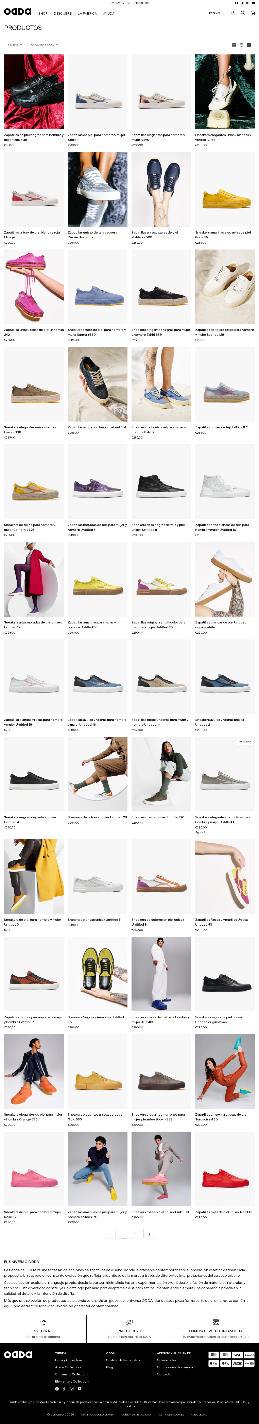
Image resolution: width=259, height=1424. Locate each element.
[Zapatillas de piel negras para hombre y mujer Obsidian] (34, 91)
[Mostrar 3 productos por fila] (241, 44)
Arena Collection (68, 1367)
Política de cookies (171, 1414)
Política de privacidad (135, 1414)
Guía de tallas (166, 1360)
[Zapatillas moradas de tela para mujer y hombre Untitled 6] (97, 481)
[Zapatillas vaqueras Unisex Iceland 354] (97, 384)
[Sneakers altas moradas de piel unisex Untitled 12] (34, 579)
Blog (109, 1367)
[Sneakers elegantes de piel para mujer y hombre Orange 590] (34, 1071)
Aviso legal (199, 1414)
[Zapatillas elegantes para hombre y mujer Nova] (161, 91)
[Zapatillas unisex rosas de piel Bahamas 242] (34, 287)
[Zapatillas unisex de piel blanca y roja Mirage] (34, 189)
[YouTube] (79, 1389)
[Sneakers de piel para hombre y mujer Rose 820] (34, 1169)
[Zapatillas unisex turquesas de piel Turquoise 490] (225, 1071)
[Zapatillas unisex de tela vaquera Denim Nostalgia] (97, 189)
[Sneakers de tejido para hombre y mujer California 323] (34, 481)
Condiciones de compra (175, 1367)
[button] (43, 13)
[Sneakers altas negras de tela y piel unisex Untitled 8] (161, 481)
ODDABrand (58, 1414)
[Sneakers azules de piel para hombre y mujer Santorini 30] (97, 287)
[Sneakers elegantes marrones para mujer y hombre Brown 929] (161, 1071)
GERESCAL (239, 1402)
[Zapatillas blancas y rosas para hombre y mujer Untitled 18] (34, 676)
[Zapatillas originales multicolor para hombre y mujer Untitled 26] (161, 579)
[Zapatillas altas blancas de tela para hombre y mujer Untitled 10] (225, 481)
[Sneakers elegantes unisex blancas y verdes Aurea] (225, 91)
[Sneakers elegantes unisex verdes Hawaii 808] (34, 384)
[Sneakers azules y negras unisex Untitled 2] (225, 676)
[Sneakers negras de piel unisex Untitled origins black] (225, 974)
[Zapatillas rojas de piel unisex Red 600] (225, 1169)
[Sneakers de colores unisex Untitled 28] (97, 774)
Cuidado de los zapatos (123, 1360)
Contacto (164, 1374)
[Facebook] (57, 1389)
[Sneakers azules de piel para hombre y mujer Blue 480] (161, 974)
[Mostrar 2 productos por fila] (234, 44)
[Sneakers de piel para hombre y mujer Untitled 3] (34, 876)
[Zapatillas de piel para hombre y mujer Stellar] (97, 91)
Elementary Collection (72, 1381)
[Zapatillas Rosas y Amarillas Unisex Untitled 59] (225, 876)
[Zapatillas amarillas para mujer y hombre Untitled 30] (97, 579)
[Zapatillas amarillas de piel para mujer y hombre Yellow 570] (97, 1169)
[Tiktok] (64, 1389)
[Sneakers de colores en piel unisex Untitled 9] (161, 876)
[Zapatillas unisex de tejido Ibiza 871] (225, 384)
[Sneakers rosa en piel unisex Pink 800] (161, 1169)
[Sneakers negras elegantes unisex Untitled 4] (34, 774)
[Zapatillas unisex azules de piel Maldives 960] (161, 189)
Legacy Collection (68, 1360)
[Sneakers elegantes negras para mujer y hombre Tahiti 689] (161, 287)
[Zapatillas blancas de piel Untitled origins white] (225, 579)
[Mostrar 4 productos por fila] (250, 44)
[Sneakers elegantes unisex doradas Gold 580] (97, 1071)
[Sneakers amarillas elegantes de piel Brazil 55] (225, 189)
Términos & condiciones (97, 1414)
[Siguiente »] (149, 1233)
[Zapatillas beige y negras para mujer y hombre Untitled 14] (161, 676)
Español (215, 13)
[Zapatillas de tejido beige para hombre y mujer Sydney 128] (225, 287)
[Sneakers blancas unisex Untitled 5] (97, 876)
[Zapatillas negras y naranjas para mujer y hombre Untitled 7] (34, 974)
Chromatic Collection (71, 1374)
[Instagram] (72, 1389)
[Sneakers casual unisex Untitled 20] (161, 774)
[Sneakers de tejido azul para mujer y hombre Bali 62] (161, 384)
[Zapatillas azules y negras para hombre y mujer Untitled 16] (97, 676)
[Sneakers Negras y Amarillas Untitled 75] (97, 974)
